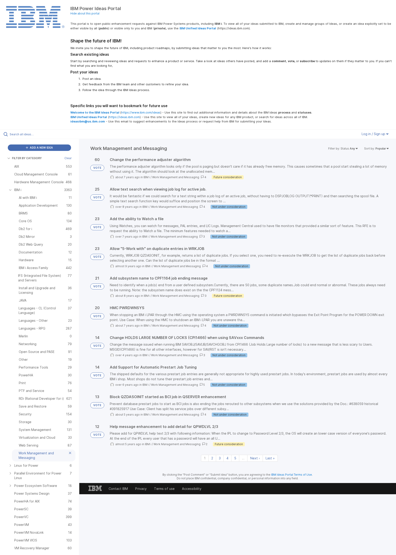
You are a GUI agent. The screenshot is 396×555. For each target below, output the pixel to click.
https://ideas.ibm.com (124, 117)
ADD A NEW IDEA (41, 147)
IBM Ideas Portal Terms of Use (291, 474)
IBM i (146, 177)
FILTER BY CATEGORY (27, 158)
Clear (68, 158)
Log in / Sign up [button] (374, 134)
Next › (255, 458)
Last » (270, 458)
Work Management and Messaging (175, 177)
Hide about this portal (84, 13)
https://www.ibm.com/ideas (140, 112)
